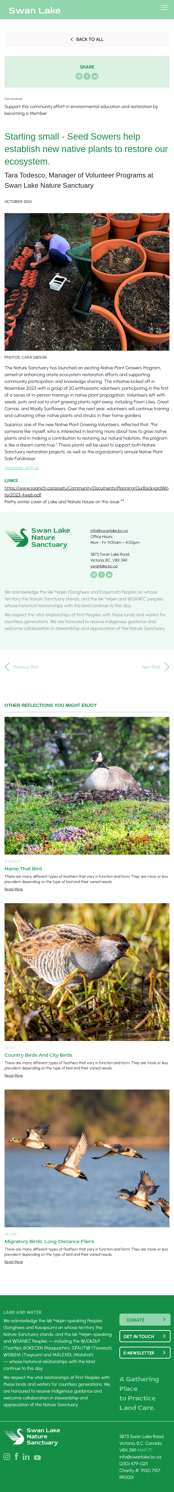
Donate (136, 1320)
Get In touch (138, 1336)
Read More (14, 889)
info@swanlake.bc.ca (109, 530)
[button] (87, 107)
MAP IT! (144, 1450)
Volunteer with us (22, 467)
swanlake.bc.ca (103, 566)
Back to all (90, 39)
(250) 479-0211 (133, 1463)
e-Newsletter (139, 1353)
